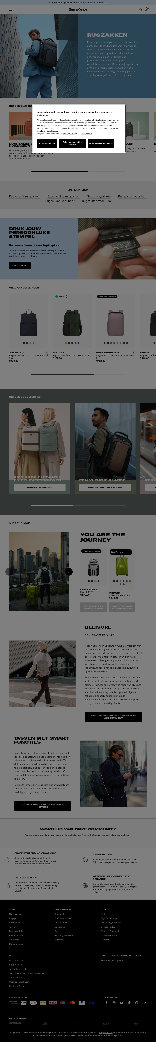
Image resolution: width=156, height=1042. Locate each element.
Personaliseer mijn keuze (101, 143)
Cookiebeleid (86, 134)
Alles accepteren (47, 143)
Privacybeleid (68, 134)
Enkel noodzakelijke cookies (72, 143)
